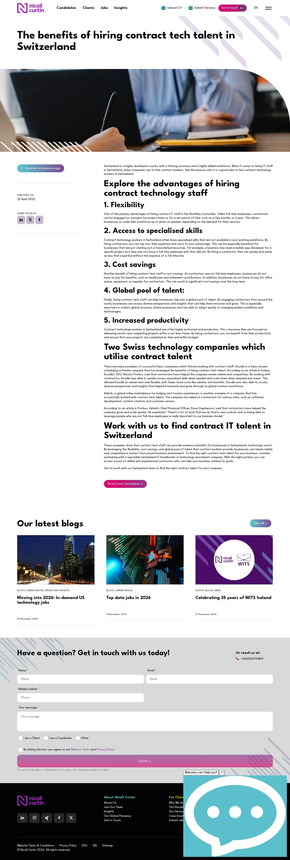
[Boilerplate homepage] (58, 801)
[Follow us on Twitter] (71, 818)
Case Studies (177, 816)
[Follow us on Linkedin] (22, 818)
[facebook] (39, 220)
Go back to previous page (42, 168)
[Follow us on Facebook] (46, 818)
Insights (120, 8)
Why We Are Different (183, 802)
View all (259, 523)
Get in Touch (112, 820)
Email (151, 670)
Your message (28, 707)
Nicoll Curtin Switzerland (123, 484)
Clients (88, 8)
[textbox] (80, 679)
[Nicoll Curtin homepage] (30, 8)
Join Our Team (113, 807)
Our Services (177, 811)
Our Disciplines (178, 807)
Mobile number (28, 689)
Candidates (66, 8)
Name (23, 670)
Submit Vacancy (205, 8)
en (256, 8)
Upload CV (174, 8)
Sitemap (107, 845)
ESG (84, 845)
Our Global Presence (117, 816)
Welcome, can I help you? (201, 772)
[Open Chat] (235, 816)
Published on (25, 195)
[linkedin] (21, 220)
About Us (110, 802)
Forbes (143, 408)
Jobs (104, 8)
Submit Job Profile (181, 820)
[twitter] (30, 220)
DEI (95, 845)
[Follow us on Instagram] (34, 818)
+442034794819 (252, 659)
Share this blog (27, 213)
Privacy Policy (105, 749)
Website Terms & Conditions (35, 845)
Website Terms (80, 749)
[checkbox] (20, 750)
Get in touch (229, 8)
